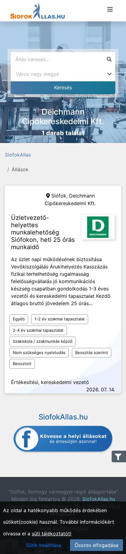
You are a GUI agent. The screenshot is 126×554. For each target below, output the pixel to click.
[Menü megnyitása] (110, 9)
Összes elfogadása (96, 545)
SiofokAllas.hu (98, 499)
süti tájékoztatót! (51, 533)
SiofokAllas (18, 155)
